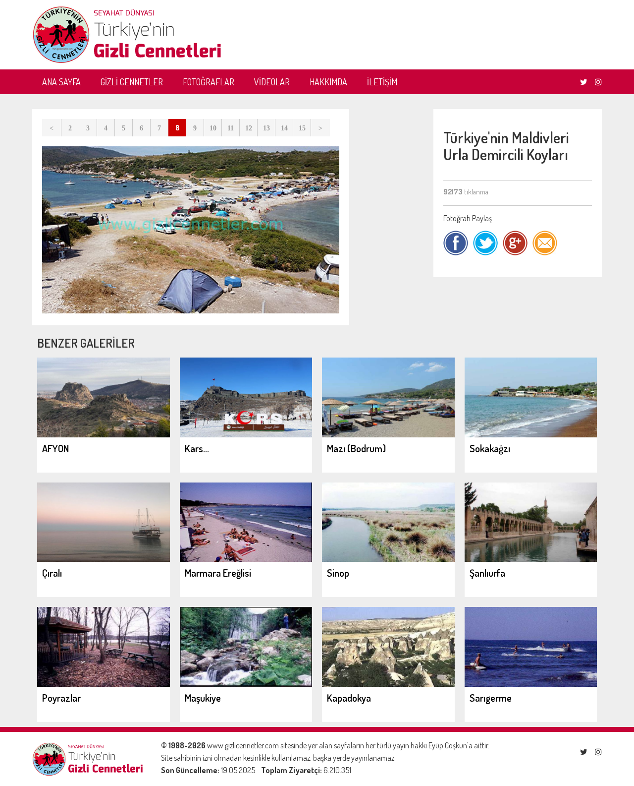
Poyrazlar (61, 697)
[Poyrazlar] (103, 684)
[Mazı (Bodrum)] (388, 434)
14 (284, 128)
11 (230, 128)
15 (302, 128)
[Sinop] (388, 559)
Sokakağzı (490, 448)
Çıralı (52, 572)
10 (213, 128)
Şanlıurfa (487, 572)
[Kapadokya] (388, 684)
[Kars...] (246, 434)
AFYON (55, 448)
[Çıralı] (103, 559)
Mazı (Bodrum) (356, 448)
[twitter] (583, 81)
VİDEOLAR (272, 81)
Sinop (338, 572)
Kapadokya (349, 697)
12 (248, 128)
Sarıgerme (491, 697)
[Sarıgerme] (531, 684)
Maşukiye (203, 697)
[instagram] (598, 81)
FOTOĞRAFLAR (208, 81)
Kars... (197, 448)
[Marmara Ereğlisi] (246, 559)
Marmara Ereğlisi (218, 572)
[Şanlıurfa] (531, 559)
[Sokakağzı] (531, 434)
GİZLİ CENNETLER (132, 81)
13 (266, 128)
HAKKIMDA (328, 81)
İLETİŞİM (382, 81)
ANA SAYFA (61, 81)
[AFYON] (103, 434)
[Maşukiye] (246, 684)
